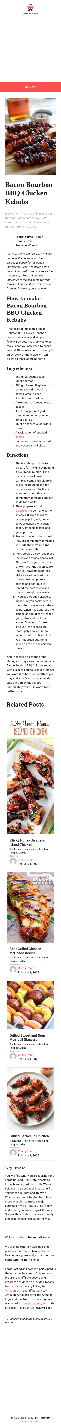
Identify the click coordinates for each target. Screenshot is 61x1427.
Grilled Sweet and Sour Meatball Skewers (27, 1037)
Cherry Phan (25, 859)
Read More (14, 856)
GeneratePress (30, 1421)
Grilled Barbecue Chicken (29, 1136)
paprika (20, 437)
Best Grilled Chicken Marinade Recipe (25, 951)
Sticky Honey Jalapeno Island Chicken (27, 842)
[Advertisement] (30, 49)
